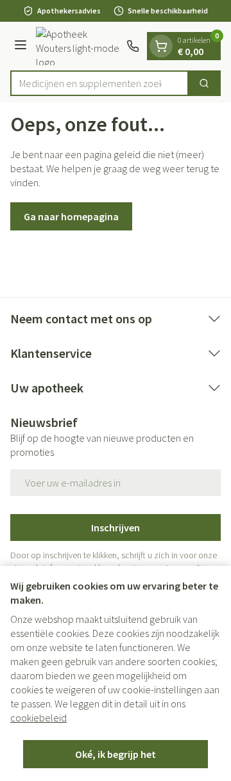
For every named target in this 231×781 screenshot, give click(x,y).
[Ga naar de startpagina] (78, 46)
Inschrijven (115, 527)
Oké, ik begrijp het (115, 754)
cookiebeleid (38, 717)
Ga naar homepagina (71, 216)
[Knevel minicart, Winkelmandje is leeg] (161, 46)
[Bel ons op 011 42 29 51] (132, 46)
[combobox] (99, 83)
